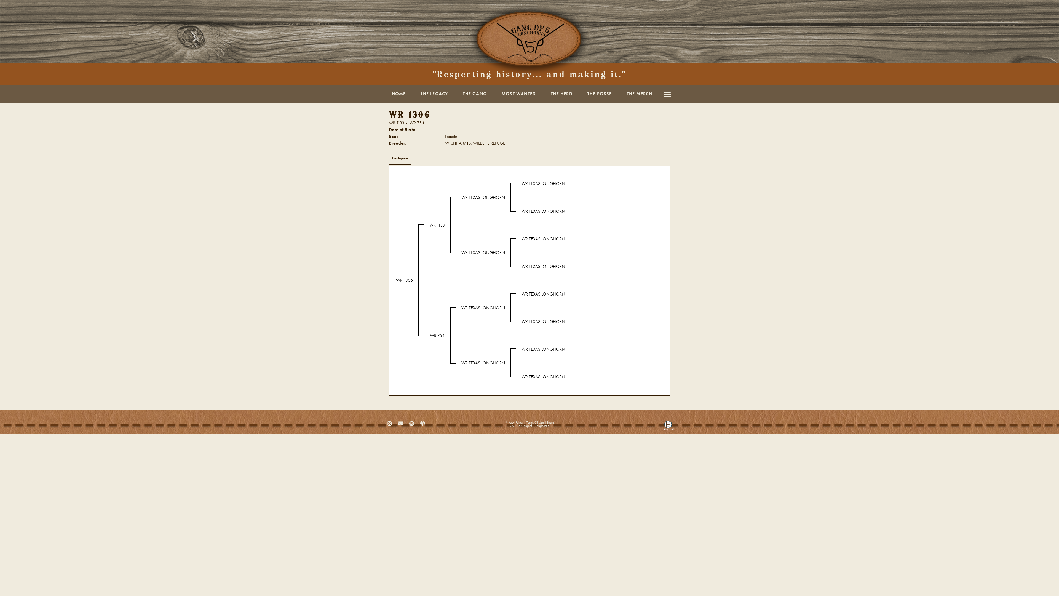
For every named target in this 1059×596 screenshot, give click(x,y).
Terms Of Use (535, 422)
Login (550, 422)
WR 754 (417, 123)
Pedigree (400, 158)
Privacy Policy (514, 422)
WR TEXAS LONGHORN (483, 197)
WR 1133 (396, 123)
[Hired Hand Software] (668, 427)
